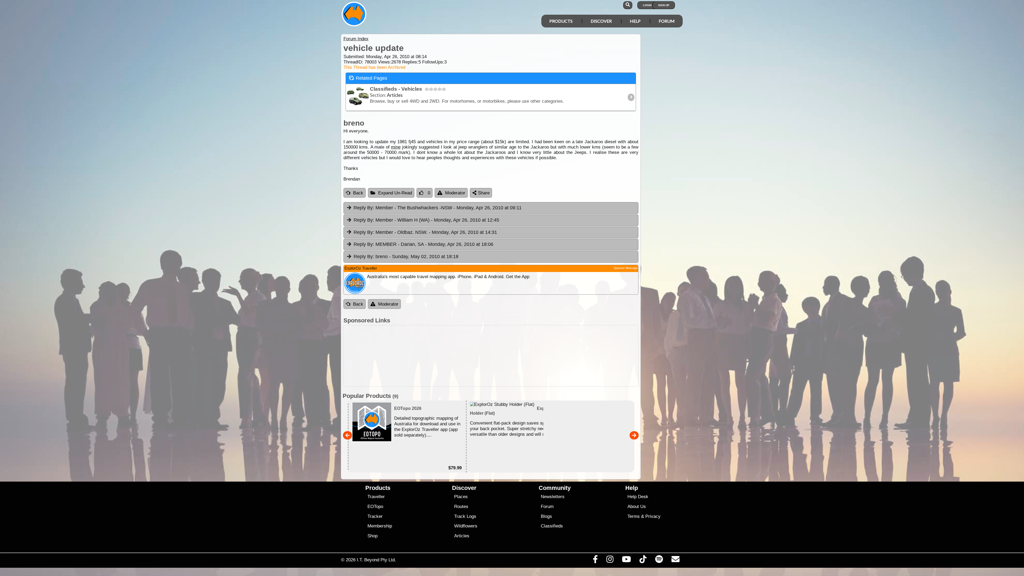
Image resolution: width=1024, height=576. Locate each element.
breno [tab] (406, 256)
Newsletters (553, 496)
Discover (601, 20)
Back (358, 192)
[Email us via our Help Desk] (675, 560)
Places (461, 496)
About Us (636, 506)
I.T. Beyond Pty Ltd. (376, 559)
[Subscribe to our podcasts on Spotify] (659, 560)
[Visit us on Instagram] (609, 560)
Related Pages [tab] (371, 78)
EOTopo (375, 506)
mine (396, 147)
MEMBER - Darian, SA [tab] (423, 244)
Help (635, 20)
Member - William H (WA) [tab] (426, 220)
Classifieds (552, 526)
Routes (461, 506)
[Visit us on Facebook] (595, 560)
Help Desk (637, 496)
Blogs (546, 516)
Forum (667, 20)
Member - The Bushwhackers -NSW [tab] (438, 207)
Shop (372, 535)
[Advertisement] (491, 356)
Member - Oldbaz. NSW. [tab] (425, 232)
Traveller (376, 496)
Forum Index (356, 38)
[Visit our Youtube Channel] (626, 560)
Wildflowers (465, 526)
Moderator (455, 192)
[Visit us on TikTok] (643, 560)
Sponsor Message (626, 268)
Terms (633, 516)
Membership (379, 526)
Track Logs (465, 516)
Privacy (653, 516)
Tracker (375, 516)
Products (561, 20)
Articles (461, 535)
